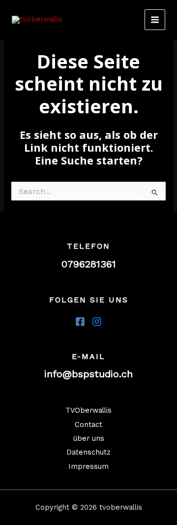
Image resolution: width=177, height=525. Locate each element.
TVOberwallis (88, 410)
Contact (88, 424)
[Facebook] (80, 322)
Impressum (88, 466)
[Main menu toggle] (155, 19)
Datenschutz (88, 452)
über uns (88, 438)
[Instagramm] (97, 322)
